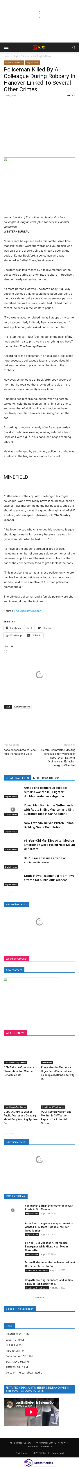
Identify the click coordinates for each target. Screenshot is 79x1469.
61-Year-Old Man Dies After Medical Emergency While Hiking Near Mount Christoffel (49, 845)
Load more (38, 1297)
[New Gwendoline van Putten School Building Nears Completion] (13, 827)
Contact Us (46, 1446)
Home (7, 56)
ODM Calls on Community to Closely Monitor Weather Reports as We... (20, 1071)
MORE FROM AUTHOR (46, 778)
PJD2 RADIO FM (15, 1350)
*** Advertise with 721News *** (51, 1442)
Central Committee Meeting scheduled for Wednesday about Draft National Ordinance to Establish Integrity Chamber (58, 757)
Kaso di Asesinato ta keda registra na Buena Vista (20, 751)
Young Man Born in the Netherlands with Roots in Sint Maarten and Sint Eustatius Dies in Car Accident (49, 809)
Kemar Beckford (22, 706)
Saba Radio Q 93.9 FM (19, 1356)
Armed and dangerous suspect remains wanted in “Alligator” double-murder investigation (45, 792)
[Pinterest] (24, 104)
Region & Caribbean (23, 56)
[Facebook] (7, 104)
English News (44, 56)
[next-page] (12, 893)
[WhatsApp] (32, 104)
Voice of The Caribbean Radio (24, 1372)
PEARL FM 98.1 (15, 1345)
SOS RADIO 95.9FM (17, 1361)
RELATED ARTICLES (17, 778)
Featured (31, 1196)
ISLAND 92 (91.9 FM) (18, 1334)
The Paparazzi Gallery (19, 1442)
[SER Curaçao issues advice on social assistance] (13, 862)
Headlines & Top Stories (15, 1062)
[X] (15, 104)
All (20, 1196)
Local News (47, 1062)
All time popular (50, 1196)
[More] (41, 104)
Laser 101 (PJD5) (15, 1339)
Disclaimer (32, 1446)
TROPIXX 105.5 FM (17, 1367)
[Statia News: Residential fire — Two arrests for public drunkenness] (13, 880)
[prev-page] (6, 893)
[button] (6, 47)
